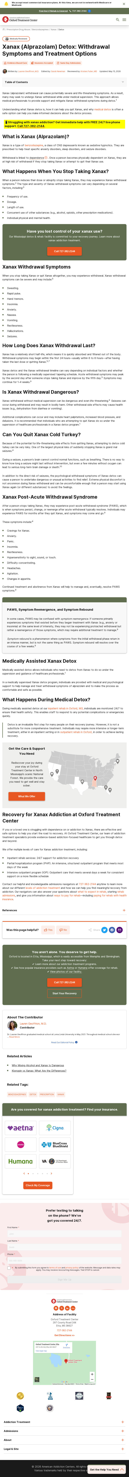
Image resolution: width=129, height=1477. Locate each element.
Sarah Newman (58, 71)
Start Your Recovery (65, 993)
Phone (10, 1254)
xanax (53, 29)
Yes (50, 930)
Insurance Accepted (44, 63)
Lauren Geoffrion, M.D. (28, 71)
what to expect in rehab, (92, 891)
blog (73, 1308)
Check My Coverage (38, 1185)
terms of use (55, 1267)
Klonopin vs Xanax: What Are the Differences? (39, 1070)
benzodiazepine (34, 145)
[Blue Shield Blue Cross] (55, 1145)
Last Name (12, 1241)
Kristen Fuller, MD (89, 71)
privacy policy (72, 1267)
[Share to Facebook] (112, 930)
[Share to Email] (119, 930)
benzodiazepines (40, 29)
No (65, 930)
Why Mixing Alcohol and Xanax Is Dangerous (38, 1065)
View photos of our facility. (66, 971)
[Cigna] (55, 1128)
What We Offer (26, 796)
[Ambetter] (20, 1145)
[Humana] (20, 1161)
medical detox (102, 109)
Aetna (70, 967)
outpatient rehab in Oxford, (76, 732)
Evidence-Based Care (17, 63)
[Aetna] (20, 1128)
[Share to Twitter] (104, 930)
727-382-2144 (79, 11)
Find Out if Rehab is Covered (53, 11)
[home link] (3, 30)
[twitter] (61, 1308)
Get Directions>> (64, 1335)
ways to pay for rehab (67, 895)
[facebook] (56, 1308)
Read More (14, 1037)
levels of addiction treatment (43, 887)
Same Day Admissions (70, 63)
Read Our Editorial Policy (62, 1042)
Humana (82, 967)
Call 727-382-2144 (64, 251)
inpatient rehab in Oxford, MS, (66, 708)
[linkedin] (67, 1308)
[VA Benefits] (55, 1161)
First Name (12, 1227)
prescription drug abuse (18, 29)
